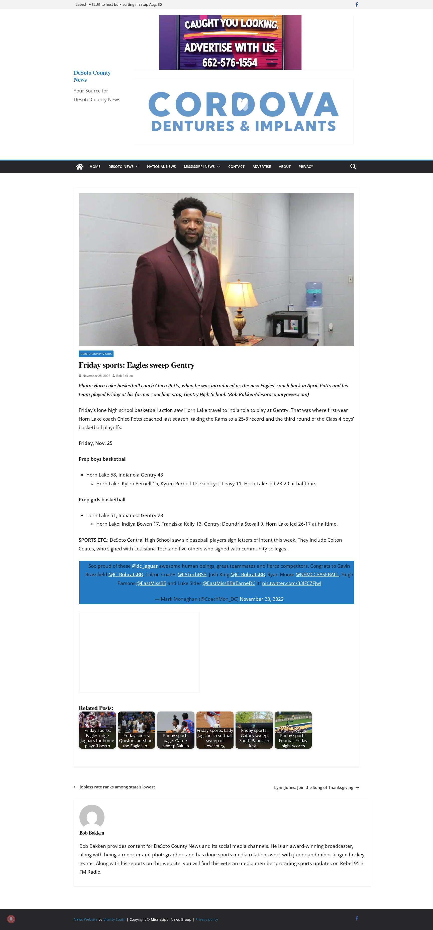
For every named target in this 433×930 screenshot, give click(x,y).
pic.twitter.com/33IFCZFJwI (291, 583)
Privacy (306, 166)
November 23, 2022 (262, 599)
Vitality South (114, 919)
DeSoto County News (92, 76)
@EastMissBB (151, 583)
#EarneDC (244, 583)
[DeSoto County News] (80, 167)
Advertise (262, 166)
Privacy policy (206, 919)
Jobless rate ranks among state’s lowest (117, 787)
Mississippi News (199, 166)
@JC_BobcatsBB (126, 574)
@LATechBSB (192, 574)
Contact (236, 166)
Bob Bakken (124, 376)
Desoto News (121, 166)
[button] (136, 166)
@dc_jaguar (145, 566)
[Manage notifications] (11, 919)
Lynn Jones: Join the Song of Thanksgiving (313, 787)
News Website (85, 919)
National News (161, 166)
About (285, 166)
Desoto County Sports (96, 354)
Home (95, 166)
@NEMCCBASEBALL (317, 574)
